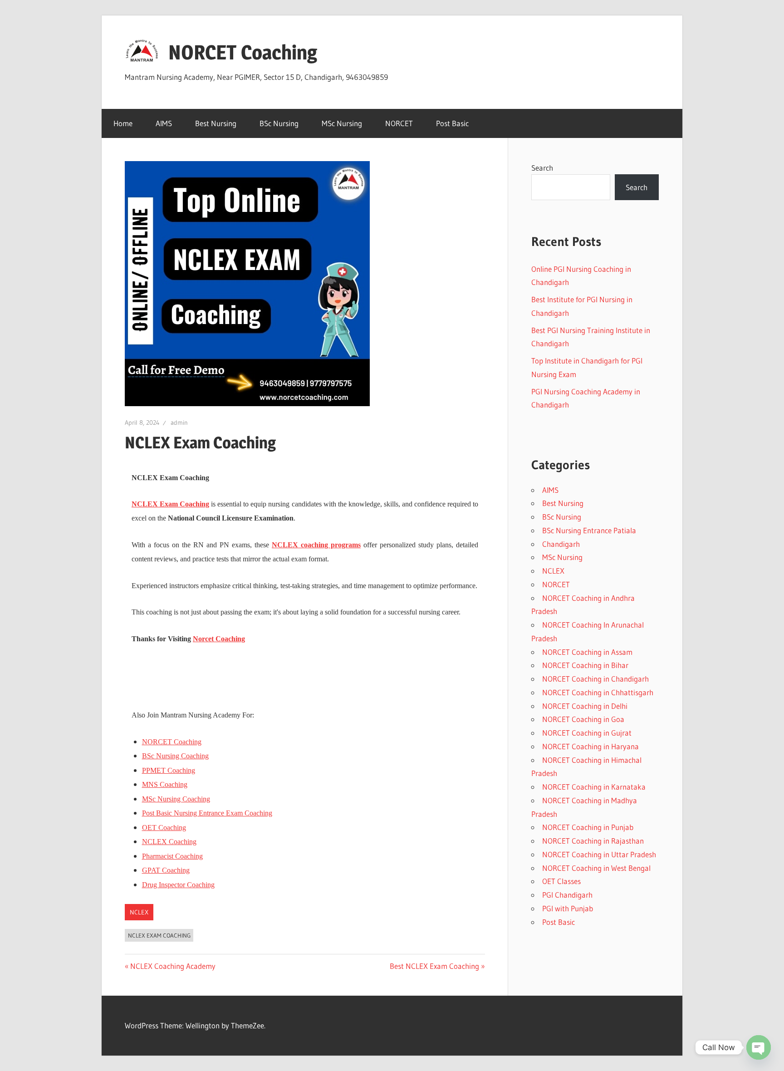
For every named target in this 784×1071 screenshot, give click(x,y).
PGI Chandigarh (567, 894)
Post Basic (452, 123)
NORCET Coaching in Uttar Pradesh (599, 854)
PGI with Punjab (567, 908)
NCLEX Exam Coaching (170, 504)
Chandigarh (561, 544)
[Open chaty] (758, 1047)
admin (179, 422)
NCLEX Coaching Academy (173, 966)
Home (122, 123)
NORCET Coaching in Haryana (590, 746)
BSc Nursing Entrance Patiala (589, 530)
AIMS (164, 123)
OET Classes (561, 881)
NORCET (399, 123)
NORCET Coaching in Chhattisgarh (597, 692)
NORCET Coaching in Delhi (584, 706)
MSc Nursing (342, 123)
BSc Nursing (279, 123)
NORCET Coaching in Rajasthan (593, 840)
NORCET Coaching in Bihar (585, 665)
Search (542, 167)
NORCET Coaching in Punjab (587, 827)
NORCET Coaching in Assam (587, 652)
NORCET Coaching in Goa (583, 719)
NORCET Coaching (242, 52)
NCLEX (139, 912)
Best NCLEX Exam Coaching (434, 966)
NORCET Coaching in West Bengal (596, 868)
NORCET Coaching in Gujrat (587, 732)
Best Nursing (215, 123)
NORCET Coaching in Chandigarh (595, 678)
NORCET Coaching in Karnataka (594, 786)
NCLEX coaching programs (316, 545)
